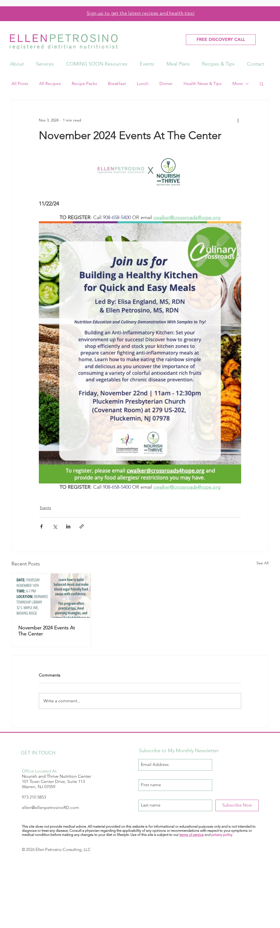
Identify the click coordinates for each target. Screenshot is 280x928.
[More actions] (238, 120)
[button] (261, 83)
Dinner (166, 83)
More (237, 83)
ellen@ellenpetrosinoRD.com (50, 807)
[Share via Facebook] (41, 526)
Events (45, 507)
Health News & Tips (202, 83)
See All (262, 563)
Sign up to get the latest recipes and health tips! (141, 13)
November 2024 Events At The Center (46, 631)
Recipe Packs (84, 83)
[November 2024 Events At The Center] (51, 595)
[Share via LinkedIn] (68, 526)
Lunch (142, 83)
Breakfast (117, 83)
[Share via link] (81, 526)
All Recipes (50, 83)
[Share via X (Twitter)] (54, 526)
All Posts (19, 83)
